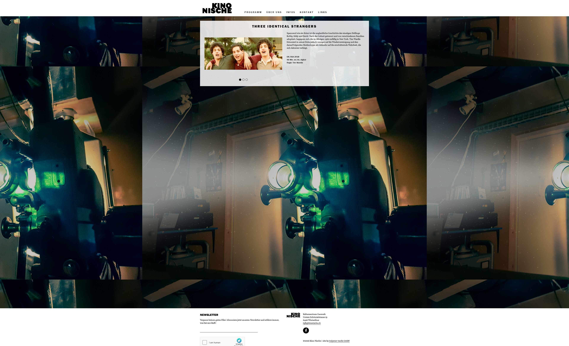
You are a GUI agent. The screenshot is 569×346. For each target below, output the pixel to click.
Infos (290, 12)
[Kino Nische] (217, 8)
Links (322, 12)
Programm (253, 12)
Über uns (274, 12)
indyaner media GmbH (339, 340)
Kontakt (307, 12)
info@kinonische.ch (312, 323)
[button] (210, 53)
